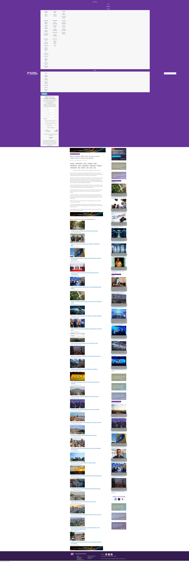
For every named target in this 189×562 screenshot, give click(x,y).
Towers (85, 163)
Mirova (91, 167)
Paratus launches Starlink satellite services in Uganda (85, 396)
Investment (72, 163)
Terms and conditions (52, 134)
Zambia (95, 163)
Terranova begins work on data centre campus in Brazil (85, 409)
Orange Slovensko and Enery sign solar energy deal (84, 343)
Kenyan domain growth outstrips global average (83, 462)
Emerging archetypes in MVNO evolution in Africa (118, 212)
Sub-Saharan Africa (79, 163)
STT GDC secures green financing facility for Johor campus (86, 514)
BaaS (79, 167)
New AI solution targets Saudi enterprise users (118, 417)
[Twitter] (119, 499)
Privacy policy (51, 135)
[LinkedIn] (115, 499)
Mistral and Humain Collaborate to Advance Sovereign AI (85, 356)
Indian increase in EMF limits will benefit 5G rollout (84, 231)
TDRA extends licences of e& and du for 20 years (83, 501)
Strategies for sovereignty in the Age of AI (117, 256)
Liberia (79, 165)
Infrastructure (90, 163)
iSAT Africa (83, 167)
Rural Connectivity (85, 165)
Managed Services (74, 165)
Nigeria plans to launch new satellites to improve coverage (86, 422)
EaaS (94, 167)
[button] (45, 4)
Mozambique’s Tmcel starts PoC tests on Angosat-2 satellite (86, 316)
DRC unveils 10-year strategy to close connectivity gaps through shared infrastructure (85, 528)
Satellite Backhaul (74, 167)
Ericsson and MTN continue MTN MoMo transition (84, 435)
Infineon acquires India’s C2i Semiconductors (117, 462)
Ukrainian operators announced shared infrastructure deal (85, 488)
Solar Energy (99, 165)
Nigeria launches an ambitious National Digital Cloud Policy (86, 475)
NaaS (87, 167)
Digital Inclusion (92, 165)
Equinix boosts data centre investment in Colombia (84, 369)
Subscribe (50, 137)
